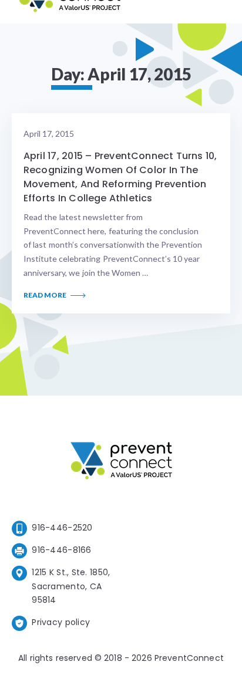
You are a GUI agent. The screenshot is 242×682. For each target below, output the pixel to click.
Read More (45, 295)
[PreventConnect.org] (69, 11)
